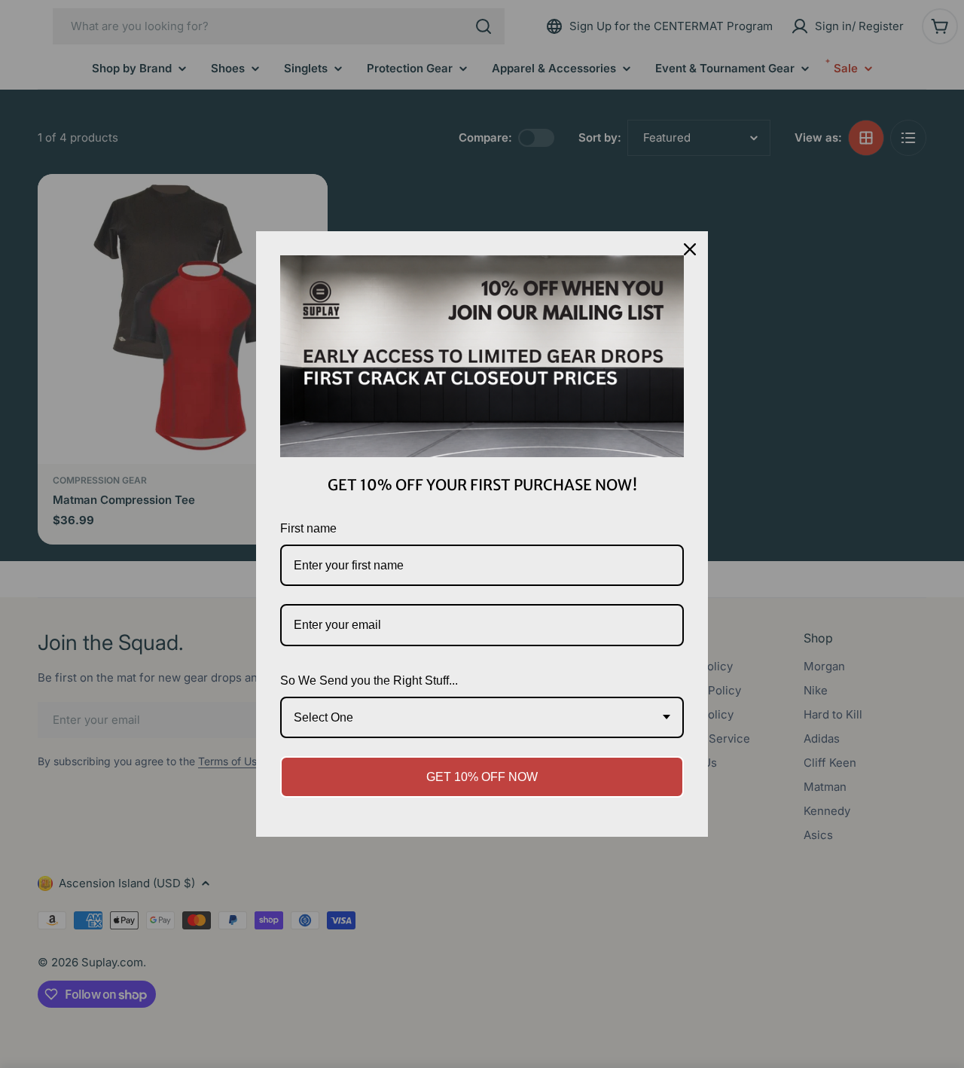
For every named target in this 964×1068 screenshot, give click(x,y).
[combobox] (482, 717)
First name (308, 528)
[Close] (690, 249)
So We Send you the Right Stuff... (369, 680)
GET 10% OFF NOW (482, 776)
